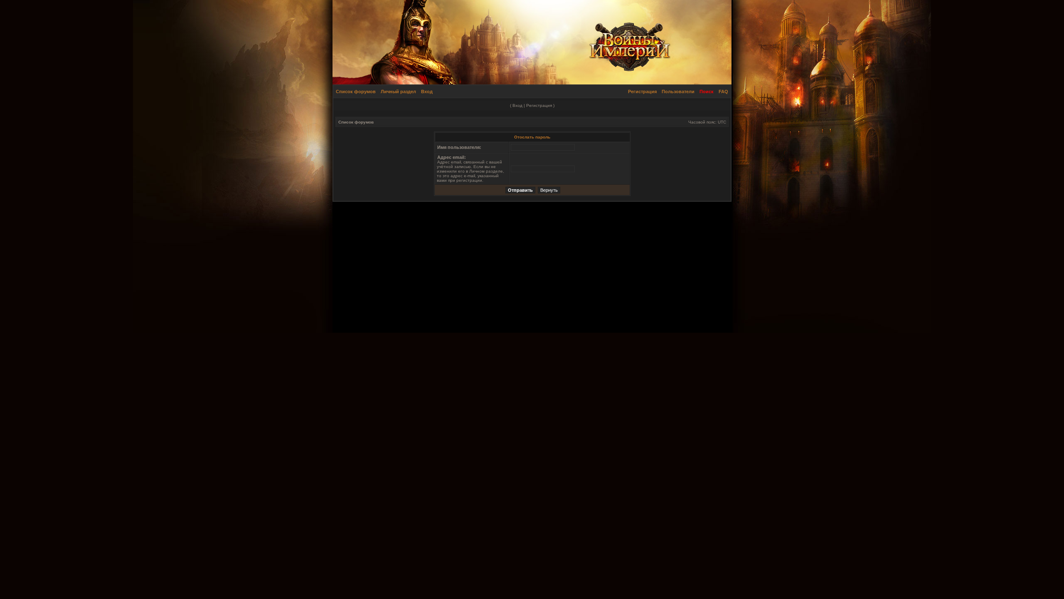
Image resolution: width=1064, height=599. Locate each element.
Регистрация (642, 91)
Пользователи (678, 91)
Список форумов (356, 91)
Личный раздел (398, 91)
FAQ (723, 91)
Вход (427, 91)
